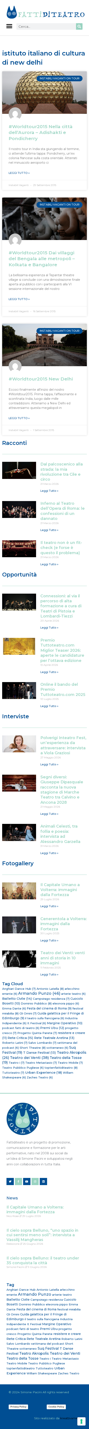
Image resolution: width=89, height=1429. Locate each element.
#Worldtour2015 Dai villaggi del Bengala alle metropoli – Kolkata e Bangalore (42, 258)
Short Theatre (33, 1047)
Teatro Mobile (70, 1062)
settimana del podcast (47, 1343)
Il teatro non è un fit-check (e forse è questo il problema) (61, 547)
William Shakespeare (42, 1373)
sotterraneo (57, 1047)
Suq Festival (48, 1348)
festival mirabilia (69, 1309)
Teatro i (16, 1062)
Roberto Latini (14, 1042)
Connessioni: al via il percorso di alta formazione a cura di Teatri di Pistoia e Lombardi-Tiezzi (60, 606)
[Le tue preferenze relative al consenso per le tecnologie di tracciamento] (81, 1421)
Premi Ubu (52, 1028)
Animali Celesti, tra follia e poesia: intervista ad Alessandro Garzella (60, 834)
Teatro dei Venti (29, 1057)
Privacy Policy (18, 1406)
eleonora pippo (65, 1003)
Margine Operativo (64, 1023)
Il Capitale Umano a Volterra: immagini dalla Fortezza (60, 889)
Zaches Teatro (40, 1077)
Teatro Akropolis (34, 1353)
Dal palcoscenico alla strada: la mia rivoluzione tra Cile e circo (61, 472)
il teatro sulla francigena (44, 1018)
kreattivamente (71, 1418)
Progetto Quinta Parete (37, 1033)
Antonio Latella (50, 988)
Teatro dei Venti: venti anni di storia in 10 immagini (62, 957)
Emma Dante (14, 1008)
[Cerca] (79, 26)
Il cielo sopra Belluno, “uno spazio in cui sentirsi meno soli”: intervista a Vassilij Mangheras (42, 1235)
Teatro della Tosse (22, 1358)
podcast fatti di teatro (20, 1028)
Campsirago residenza (51, 998)
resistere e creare (67, 1334)
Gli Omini (28, 1013)
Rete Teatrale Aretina (54, 1038)
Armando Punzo (39, 993)
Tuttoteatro (13, 1072)
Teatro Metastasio (41, 1062)
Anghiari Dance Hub (19, 988)
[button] (9, 26)
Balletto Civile (17, 998)
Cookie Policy (56, 1406)
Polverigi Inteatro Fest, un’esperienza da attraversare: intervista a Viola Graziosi (63, 745)
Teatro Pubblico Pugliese (23, 1067)
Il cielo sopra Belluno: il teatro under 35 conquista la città (42, 1260)
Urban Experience (43, 1072)
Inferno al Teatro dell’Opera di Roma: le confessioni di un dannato (62, 511)
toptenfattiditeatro (61, 1067)
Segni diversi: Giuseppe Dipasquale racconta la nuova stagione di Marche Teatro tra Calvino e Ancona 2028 (61, 790)
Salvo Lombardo (42, 1042)
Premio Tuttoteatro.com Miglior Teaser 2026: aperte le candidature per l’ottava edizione (62, 650)
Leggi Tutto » (19, 173)
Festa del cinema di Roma (49, 1008)
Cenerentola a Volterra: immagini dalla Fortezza (63, 923)
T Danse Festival (39, 1053)
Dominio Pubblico (36, 1003)
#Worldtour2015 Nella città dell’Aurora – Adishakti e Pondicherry (41, 132)
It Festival (36, 1023)
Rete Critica (20, 1038)
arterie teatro (73, 993)
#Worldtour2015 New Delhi (41, 379)
